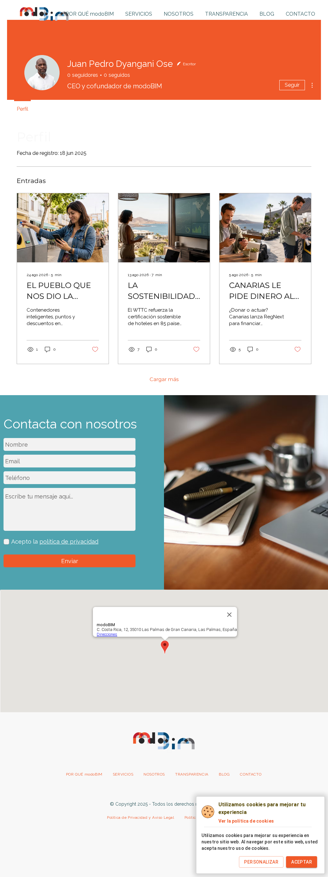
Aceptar (301, 862)
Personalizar (261, 862)
